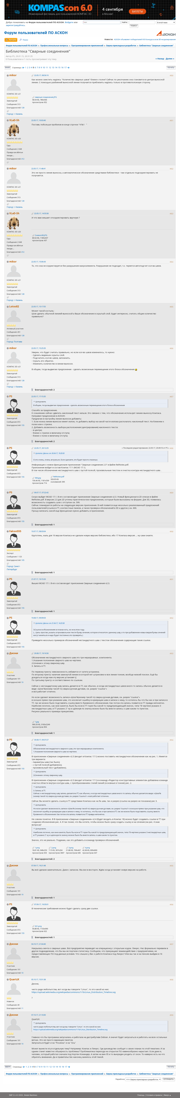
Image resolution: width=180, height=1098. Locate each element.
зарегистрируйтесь (15, 25)
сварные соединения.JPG (45, 97)
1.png (37, 847)
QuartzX (14, 979)
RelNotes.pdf (58, 476)
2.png (53, 847)
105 (22, 560)
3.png (70, 847)
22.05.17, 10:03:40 (38, 120)
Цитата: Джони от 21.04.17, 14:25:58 (49, 623)
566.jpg (37, 478)
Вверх (7, 1067)
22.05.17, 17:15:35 (38, 396)
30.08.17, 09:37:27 (41, 739)
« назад (160, 58)
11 (47, 67)
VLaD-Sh (14, 120)
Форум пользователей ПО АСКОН (36, 32)
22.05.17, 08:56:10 (41, 75)
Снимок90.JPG (40, 235)
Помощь (140, 1095)
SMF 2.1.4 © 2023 (16, 1095)
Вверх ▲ (167, 1095)
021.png (38, 926)
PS (10, 396)
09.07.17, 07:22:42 (41, 492)
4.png (87, 847)
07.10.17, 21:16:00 (38, 1015)
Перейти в (119, 1079)
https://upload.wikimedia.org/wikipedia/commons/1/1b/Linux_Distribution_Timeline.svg (74, 992)
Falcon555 (15, 531)
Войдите (69, 22)
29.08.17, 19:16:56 (41, 653)
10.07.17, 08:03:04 (38, 531)
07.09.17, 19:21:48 (38, 865)
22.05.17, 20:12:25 (41, 448)
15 (59, 67)
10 (44, 67)
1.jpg (36, 721)
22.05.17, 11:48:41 (38, 168)
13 (53, 67)
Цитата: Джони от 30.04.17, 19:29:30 (49, 453)
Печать (171, 67)
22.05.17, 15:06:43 (38, 261)
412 (22, 159)
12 (50, 67)
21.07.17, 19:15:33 (38, 579)
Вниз (7, 67)
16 (62, 67)
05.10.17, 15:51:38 (38, 979)
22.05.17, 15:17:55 (38, 306)
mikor (13, 75)
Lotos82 (14, 306)
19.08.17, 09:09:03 (38, 618)
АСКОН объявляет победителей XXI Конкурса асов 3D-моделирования (145, 39)
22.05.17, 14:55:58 (41, 213)
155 (22, 425)
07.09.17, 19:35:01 (41, 904)
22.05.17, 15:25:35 (38, 348)
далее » (170, 58)
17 (65, 67)
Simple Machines (30, 1095)
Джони (13, 653)
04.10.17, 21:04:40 (38, 944)
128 (22, 107)
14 (56, 67)
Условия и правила (154, 1095)
